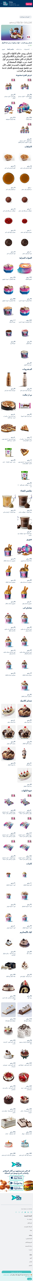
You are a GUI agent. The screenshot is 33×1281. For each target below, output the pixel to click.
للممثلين (30, 1265)
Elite (31, 1230)
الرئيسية (30, 21)
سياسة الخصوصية (28, 1246)
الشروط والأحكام (28, 1242)
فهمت (29, 1279)
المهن (31, 1258)
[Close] (1, 3)
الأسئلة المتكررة (29, 1238)
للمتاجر (30, 1261)
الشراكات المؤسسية (28, 1226)
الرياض (25, 21)
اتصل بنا (30, 1249)
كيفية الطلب (29, 1223)
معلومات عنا (29, 1219)
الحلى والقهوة (19, 21)
